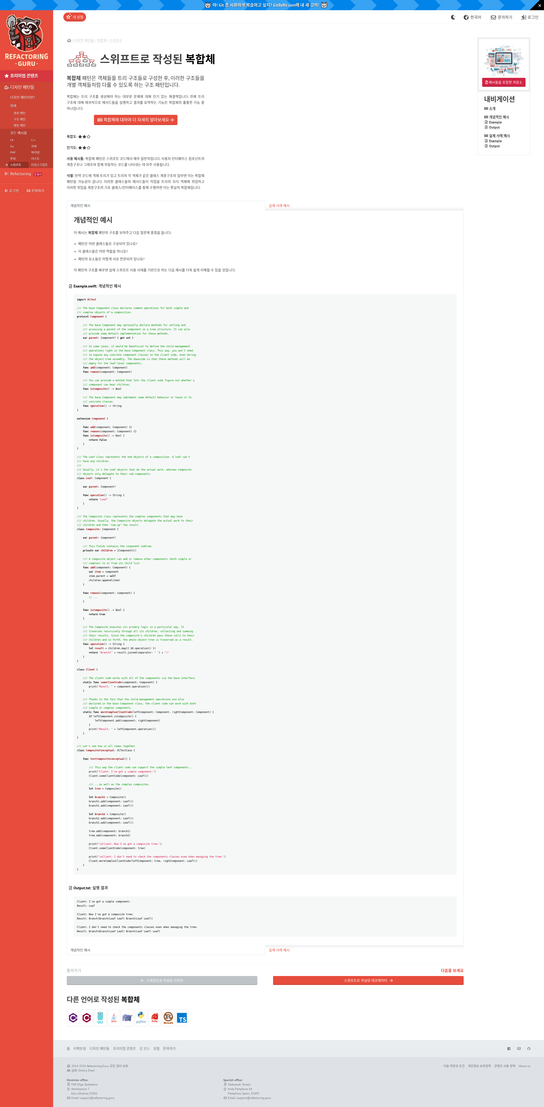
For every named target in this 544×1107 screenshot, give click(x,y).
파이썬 (35, 152)
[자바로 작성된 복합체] (114, 1017)
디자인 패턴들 (84, 40)
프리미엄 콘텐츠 (23, 76)
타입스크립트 (39, 165)
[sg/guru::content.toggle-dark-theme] (453, 17)
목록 (13, 106)
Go (12, 146)
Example (495, 122)
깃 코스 (144, 1048)
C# (12, 140)
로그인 (14, 191)
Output (494, 127)
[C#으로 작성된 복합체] (73, 1017)
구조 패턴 (20, 119)
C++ (33, 140)
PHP (13, 152)
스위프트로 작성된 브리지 (164, 980)
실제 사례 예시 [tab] (279, 205)
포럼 (156, 1048)
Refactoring (25, 173)
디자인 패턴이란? (22, 97)
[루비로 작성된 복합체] (154, 1017)
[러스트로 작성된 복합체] (168, 1017)
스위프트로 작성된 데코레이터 (366, 980)
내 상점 (77, 17)
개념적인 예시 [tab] (80, 205)
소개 (492, 108)
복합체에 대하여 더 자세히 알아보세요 (136, 120)
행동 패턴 (20, 125)
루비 (13, 159)
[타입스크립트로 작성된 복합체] (182, 1017)
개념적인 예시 (499, 117)
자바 (34, 146)
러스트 (35, 159)
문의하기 (37, 191)
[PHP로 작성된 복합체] (127, 1017)
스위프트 (115, 40)
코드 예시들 (18, 133)
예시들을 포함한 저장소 (505, 82)
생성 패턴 (20, 113)
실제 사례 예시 (499, 136)
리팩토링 (79, 1048)
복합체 (101, 40)
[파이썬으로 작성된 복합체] (141, 1017)
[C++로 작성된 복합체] (86, 1017)
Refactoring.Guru (98, 1066)
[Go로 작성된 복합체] (100, 1017)
